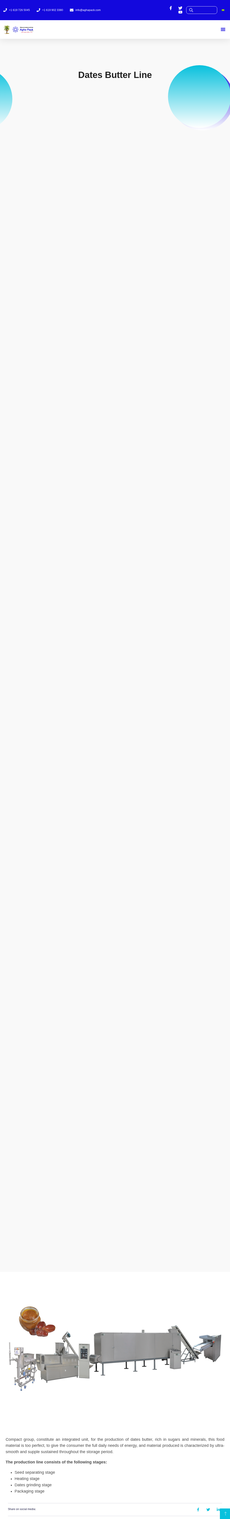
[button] (223, 29)
